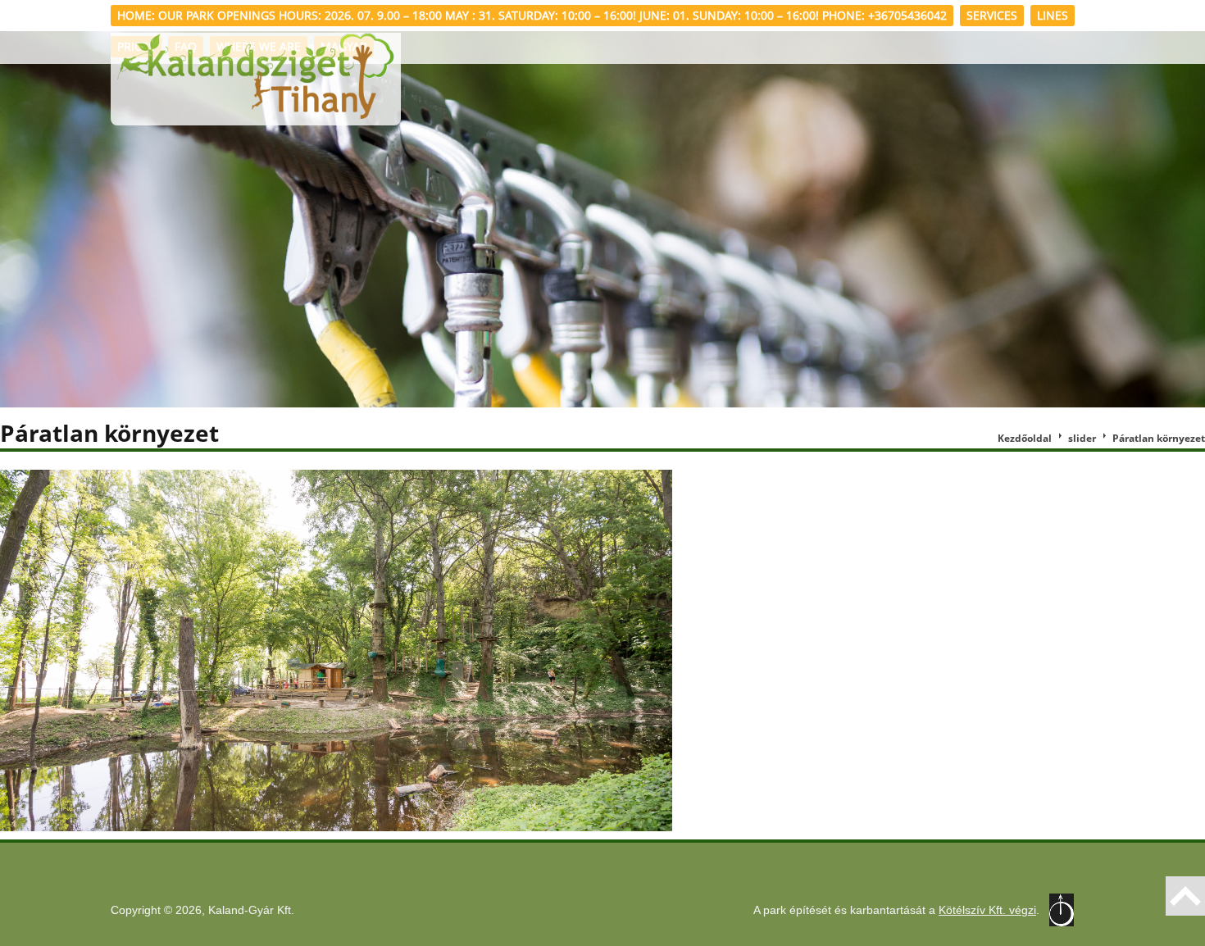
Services (991, 15)
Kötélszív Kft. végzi (987, 909)
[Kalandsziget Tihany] (256, 79)
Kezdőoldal (1025, 438)
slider (1082, 438)
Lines (1052, 15)
